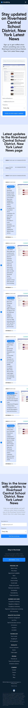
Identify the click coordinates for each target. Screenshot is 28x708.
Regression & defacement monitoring (14, 609)
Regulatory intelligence (14, 604)
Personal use (14, 658)
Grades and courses (14, 585)
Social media (14, 583)
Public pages (14, 652)
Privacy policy (14, 683)
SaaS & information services (14, 622)
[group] (14, 93)
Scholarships (14, 590)
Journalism (14, 630)
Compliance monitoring (14, 606)
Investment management (14, 617)
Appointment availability (14, 573)
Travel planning (14, 592)
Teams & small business (14, 661)
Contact (14, 670)
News (14, 575)
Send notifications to (8, 98)
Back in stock (14, 568)
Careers (14, 672)
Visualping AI (14, 638)
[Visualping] (5, 2)
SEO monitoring (14, 611)
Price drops (14, 570)
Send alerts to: (4, 521)
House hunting (14, 580)
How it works (14, 636)
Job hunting (14, 578)
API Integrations (14, 641)
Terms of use (14, 685)
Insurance (14, 627)
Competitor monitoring (14, 601)
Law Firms (14, 620)
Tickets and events (14, 595)
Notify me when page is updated (14, 113)
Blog (14, 677)
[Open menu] (25, 2)
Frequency (5, 104)
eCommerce (14, 625)
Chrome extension (14, 647)
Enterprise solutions (14, 663)
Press (14, 675)
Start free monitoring (14, 536)
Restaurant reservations (14, 588)
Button (14, 650)
